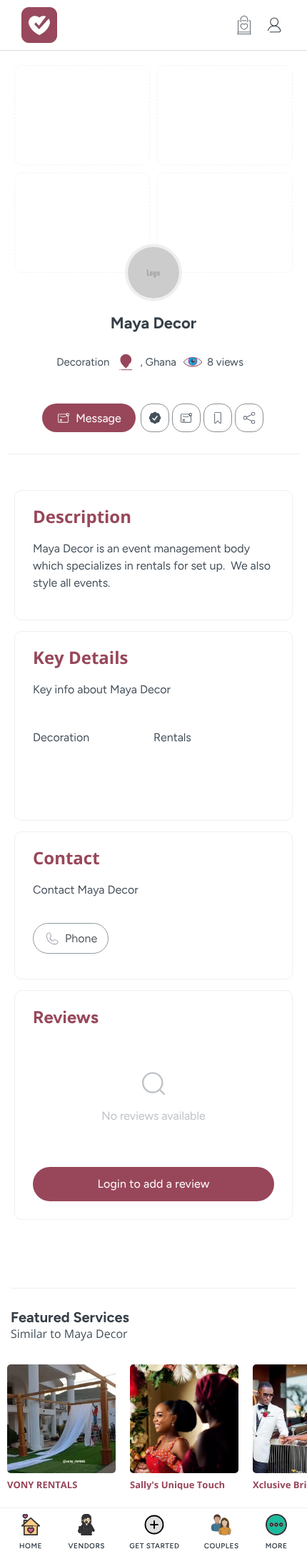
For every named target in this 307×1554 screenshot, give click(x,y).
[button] (241, 25)
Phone (81, 938)
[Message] (186, 418)
